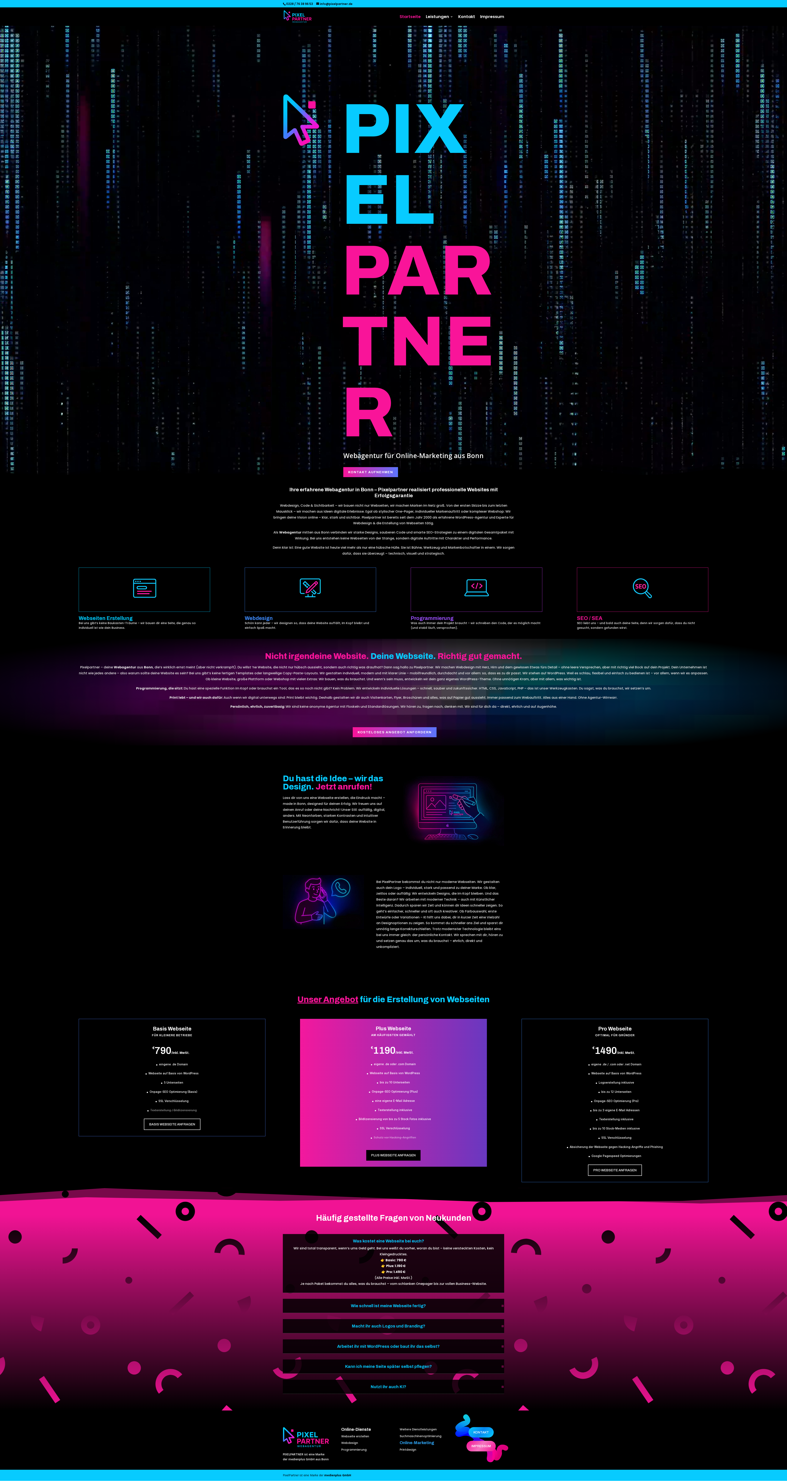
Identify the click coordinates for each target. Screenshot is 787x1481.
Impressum (492, 17)
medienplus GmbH (337, 1475)
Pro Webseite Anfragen (615, 1170)
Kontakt (466, 17)
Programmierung (354, 1450)
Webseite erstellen (355, 1436)
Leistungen (437, 17)
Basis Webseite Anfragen (172, 1124)
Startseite (410, 17)
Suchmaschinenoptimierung (420, 1436)
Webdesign (349, 1443)
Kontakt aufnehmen (370, 472)
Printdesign (408, 1450)
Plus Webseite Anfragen (393, 1155)
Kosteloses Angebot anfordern (395, 732)
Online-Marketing (417, 1442)
